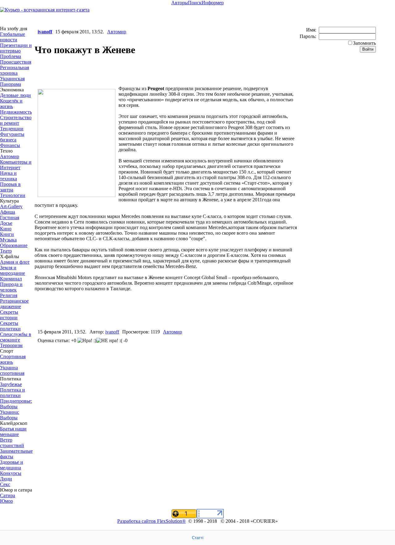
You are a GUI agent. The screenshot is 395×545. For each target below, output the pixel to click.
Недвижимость (16, 112)
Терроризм (11, 345)
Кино (5, 228)
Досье (6, 223)
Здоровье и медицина (11, 464)
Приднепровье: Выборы (16, 403)
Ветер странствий (12, 442)
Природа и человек (11, 287)
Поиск (195, 2)
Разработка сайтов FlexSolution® (151, 521)
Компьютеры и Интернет (15, 164)
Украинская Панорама (12, 81)
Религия (8, 295)
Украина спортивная (12, 370)
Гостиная (9, 217)
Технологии (12, 195)
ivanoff (45, 31)
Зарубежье (11, 384)
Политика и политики (12, 392)
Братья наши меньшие (13, 431)
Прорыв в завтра (10, 187)
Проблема (10, 56)
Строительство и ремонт (15, 120)
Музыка (8, 239)
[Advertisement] (107, 71)
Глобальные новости (12, 36)
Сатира (7, 495)
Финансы (10, 145)
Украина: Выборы (9, 414)
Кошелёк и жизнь (11, 103)
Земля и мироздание (12, 270)
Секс (5, 484)
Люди (6, 478)
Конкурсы (10, 473)
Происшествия (15, 62)
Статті (197, 537)
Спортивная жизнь (13, 359)
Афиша (7, 212)
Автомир (9, 156)
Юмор (6, 501)
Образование (13, 245)
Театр (6, 251)
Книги (7, 234)
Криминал (11, 278)
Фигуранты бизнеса (12, 137)
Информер (213, 2)
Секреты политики (10, 326)
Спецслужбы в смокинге (15, 337)
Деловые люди (15, 95)
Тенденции (11, 128)
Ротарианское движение (14, 303)
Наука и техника (8, 175)
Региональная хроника (14, 70)
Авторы (179, 2)
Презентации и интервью (16, 48)
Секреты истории (9, 314)
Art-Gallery (11, 206)
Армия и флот (15, 262)
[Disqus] (167, 431)
